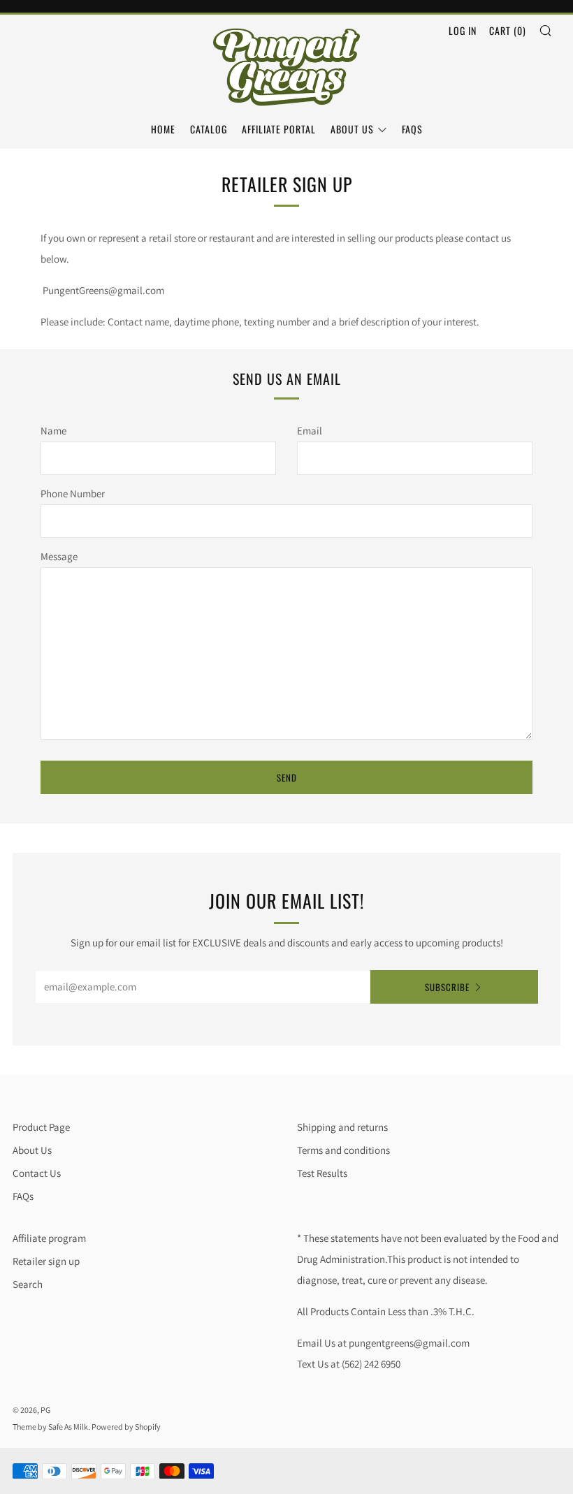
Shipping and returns (342, 1127)
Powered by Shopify (126, 1426)
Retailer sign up (46, 1261)
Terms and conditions (343, 1150)
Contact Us (37, 1173)
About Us (352, 129)
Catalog (208, 129)
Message (59, 556)
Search (28, 1284)
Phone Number (73, 493)
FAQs (412, 129)
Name (53, 430)
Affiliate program (49, 1238)
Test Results (322, 1173)
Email (309, 430)
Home (163, 129)
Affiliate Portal (279, 129)
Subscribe (447, 987)
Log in (463, 30)
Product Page (41, 1127)
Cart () (507, 30)
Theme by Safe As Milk (50, 1426)
